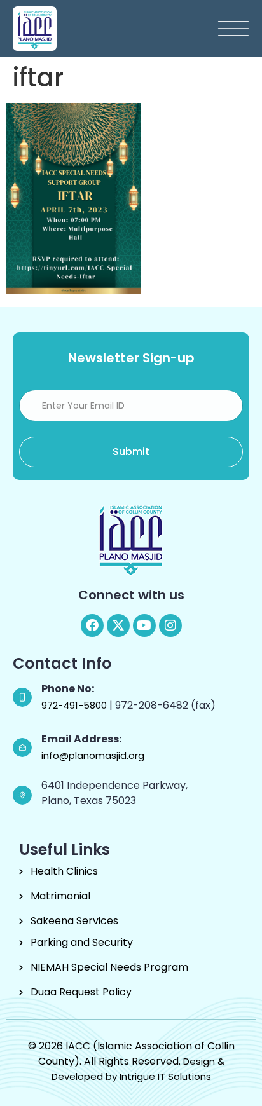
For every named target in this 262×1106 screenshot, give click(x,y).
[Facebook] (92, 625)
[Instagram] (170, 625)
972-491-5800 (75, 705)
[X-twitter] (118, 625)
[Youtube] (144, 625)
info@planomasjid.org (92, 755)
